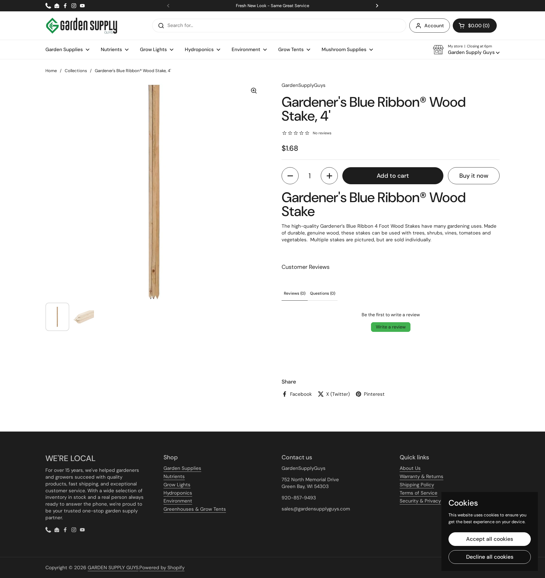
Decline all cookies (489, 556)
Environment (178, 501)
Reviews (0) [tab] (294, 293)
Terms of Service (418, 493)
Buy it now (473, 176)
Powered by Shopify (162, 567)
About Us (410, 468)
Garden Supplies (182, 468)
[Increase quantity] (329, 175)
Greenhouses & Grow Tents (195, 509)
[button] (475, 25)
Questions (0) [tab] (322, 293)
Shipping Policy (417, 484)
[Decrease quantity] (290, 175)
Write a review (391, 327)
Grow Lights (177, 484)
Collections (76, 71)
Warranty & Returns (421, 476)
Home (51, 71)
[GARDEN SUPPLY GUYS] (81, 25)
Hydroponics (178, 493)
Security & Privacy (420, 501)
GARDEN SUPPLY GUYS (113, 567)
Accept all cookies (489, 539)
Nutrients (174, 476)
